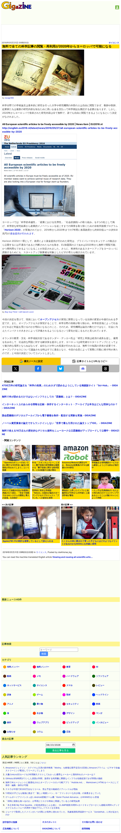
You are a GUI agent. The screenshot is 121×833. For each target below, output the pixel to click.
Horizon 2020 (13, 229)
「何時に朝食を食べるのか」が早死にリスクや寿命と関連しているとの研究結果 (42, 801)
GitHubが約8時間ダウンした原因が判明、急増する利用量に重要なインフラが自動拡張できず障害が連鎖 (53, 778)
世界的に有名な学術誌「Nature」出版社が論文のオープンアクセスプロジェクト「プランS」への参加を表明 (45, 494)
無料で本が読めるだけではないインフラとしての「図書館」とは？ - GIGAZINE (44, 396)
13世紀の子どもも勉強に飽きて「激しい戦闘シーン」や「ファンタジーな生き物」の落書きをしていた (53, 793)
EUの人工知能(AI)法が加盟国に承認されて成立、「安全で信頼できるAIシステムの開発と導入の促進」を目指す (16, 494)
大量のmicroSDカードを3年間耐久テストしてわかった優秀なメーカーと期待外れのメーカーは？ (50, 774)
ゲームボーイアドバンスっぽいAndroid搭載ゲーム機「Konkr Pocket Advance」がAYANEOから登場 (52, 797)
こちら (42, 763)
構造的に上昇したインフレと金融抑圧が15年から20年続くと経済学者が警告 (76, 492)
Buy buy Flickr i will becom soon (19, 312)
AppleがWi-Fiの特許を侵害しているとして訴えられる (28, 541)
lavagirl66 (9, 98)
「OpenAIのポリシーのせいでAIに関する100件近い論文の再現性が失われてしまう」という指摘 (15, 466)
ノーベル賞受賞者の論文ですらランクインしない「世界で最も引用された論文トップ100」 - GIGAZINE (57, 423)
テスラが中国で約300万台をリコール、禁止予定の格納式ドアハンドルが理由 (41, 789)
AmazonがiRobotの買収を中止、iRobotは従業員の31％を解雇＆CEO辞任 (75, 465)
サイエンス (114, 42)
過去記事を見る (60, 750)
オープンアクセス (49, 319)
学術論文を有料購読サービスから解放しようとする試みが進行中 (105, 465)
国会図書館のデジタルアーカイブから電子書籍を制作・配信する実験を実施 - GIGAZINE (49, 415)
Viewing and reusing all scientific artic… (72, 557)
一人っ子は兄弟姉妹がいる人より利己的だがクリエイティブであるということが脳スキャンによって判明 (105, 494)
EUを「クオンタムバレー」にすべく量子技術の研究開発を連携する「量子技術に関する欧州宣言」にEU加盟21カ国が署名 (46, 466)
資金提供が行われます (22, 233)
